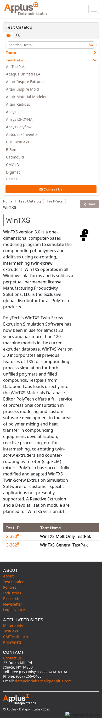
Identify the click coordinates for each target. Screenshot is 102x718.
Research (11, 598)
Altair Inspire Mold (22, 89)
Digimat (13, 172)
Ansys (11, 111)
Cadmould (15, 157)
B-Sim (11, 149)
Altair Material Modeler (26, 96)
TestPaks (14, 60)
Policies (9, 587)
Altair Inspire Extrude (25, 81)
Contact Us (53, 189)
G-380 (11, 536)
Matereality (13, 625)
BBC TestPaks (17, 141)
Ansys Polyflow (18, 126)
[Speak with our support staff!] (82, 715)
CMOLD (12, 164)
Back (91, 204)
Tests (10, 52)
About (8, 576)
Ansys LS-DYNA (19, 119)
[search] (92, 45)
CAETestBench (15, 636)
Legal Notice (14, 609)
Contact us (12, 658)
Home (8, 201)
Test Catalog (30, 201)
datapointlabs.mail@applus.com (43, 680)
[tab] (8, 35)
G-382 (11, 545)
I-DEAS (12, 179)
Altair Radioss (18, 104)
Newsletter (12, 604)
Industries (12, 592)
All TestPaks (16, 66)
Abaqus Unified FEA (23, 74)
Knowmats (12, 642)
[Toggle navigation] (93, 9)
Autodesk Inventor (22, 134)
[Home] (25, 9)
